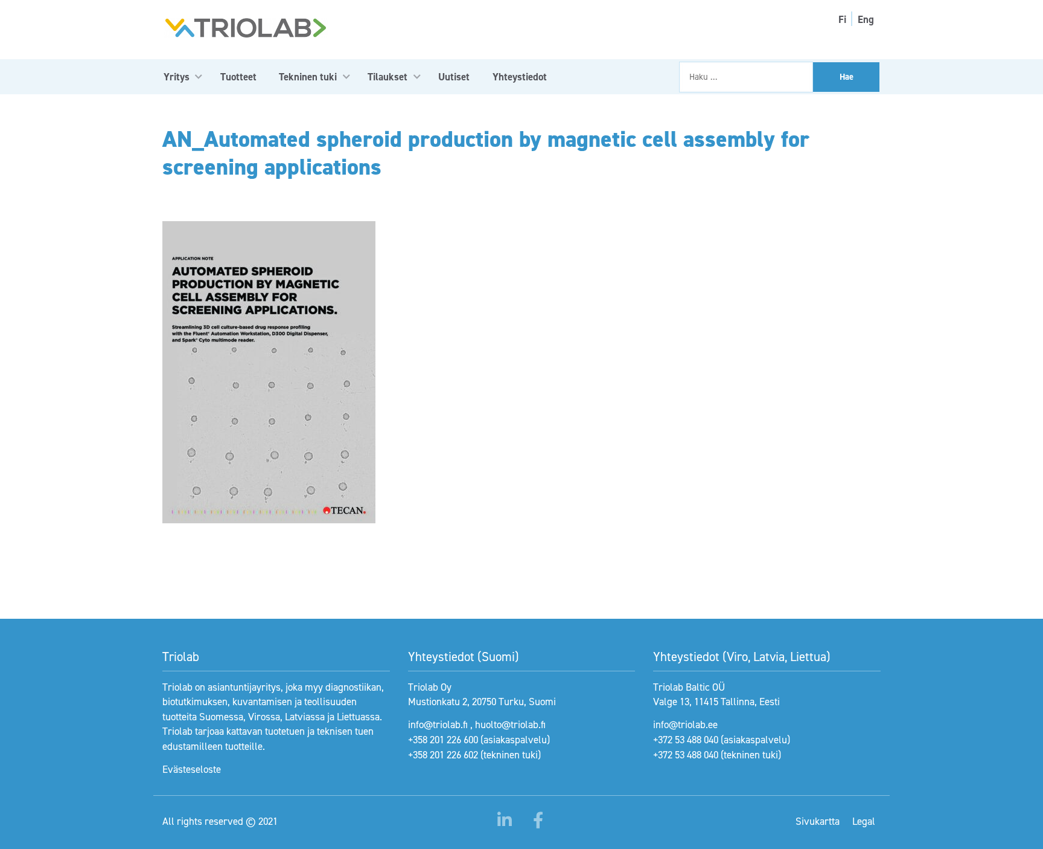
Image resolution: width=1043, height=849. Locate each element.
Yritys (177, 76)
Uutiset (454, 76)
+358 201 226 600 (443, 739)
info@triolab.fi (438, 724)
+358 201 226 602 (443, 754)
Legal (863, 821)
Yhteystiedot (520, 76)
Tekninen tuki (308, 76)
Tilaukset (387, 76)
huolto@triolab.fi (510, 724)
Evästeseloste (191, 769)
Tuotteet (238, 76)
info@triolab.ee (685, 724)
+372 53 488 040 (685, 739)
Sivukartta (818, 821)
